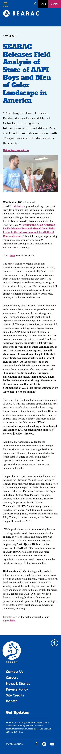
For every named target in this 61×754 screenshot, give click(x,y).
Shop (43, 3)
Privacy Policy (17, 689)
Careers (12, 677)
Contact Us (14, 671)
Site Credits (15, 695)
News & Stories (18, 683)
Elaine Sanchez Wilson (16, 150)
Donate (55, 3)
